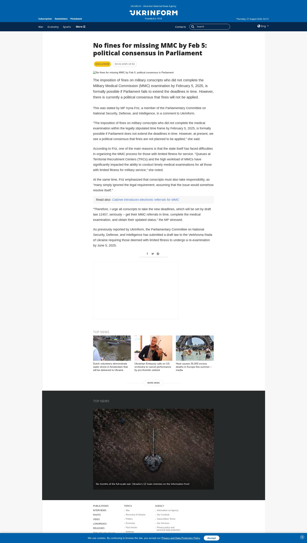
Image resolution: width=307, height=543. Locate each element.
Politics (129, 519)
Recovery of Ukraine (136, 514)
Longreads (100, 524)
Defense (130, 532)
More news (153, 383)
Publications (101, 506)
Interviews (99, 510)
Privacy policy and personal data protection (168, 528)
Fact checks (131, 527)
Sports (67, 26)
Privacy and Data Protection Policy (180, 538)
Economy (53, 26)
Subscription (45, 18)
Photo (97, 515)
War (40, 26)
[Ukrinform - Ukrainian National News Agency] (153, 12)
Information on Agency (167, 510)
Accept (211, 538)
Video (96, 519)
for (145, 199)
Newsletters (61, 18)
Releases (98, 528)
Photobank (76, 18)
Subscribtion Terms (166, 519)
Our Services (163, 523)
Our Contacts (163, 514)
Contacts (180, 26)
